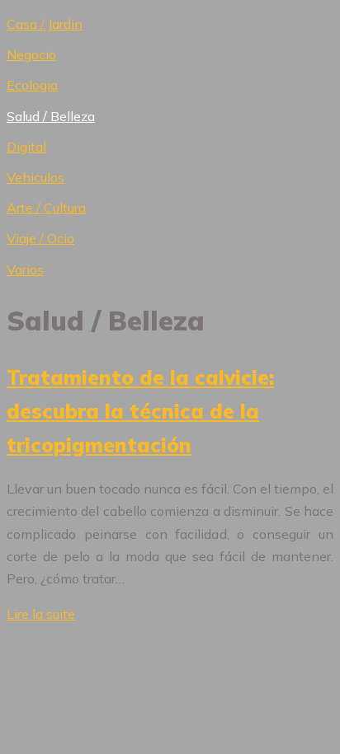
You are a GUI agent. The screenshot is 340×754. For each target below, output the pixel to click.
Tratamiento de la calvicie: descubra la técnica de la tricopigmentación (140, 411)
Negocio (31, 54)
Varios (25, 269)
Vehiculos (35, 177)
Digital (26, 146)
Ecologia (32, 85)
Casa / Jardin (45, 24)
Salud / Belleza (51, 116)
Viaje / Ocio (40, 238)
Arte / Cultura (46, 207)
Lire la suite (41, 614)
